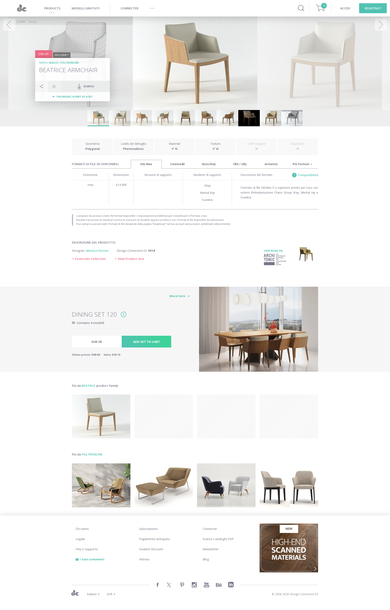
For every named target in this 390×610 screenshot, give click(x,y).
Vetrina (144, 559)
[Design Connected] (21, 8)
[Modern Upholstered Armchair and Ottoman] (163, 485)
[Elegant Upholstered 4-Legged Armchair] (289, 485)
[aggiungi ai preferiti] (54, 86)
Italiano (92, 594)
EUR (109, 594)
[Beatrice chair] (101, 416)
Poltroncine (70, 62)
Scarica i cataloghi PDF (218, 539)
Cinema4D (177, 164)
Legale (80, 539)
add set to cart (146, 342)
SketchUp (209, 164)
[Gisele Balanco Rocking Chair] (101, 485)
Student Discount (151, 549)
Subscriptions (148, 529)
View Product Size (131, 259)
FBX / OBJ (239, 164)
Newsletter (211, 549)
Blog (206, 559)
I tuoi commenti (92, 559)
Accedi (345, 8)
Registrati (373, 8)
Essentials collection (90, 259)
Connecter (210, 529)
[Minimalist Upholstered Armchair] (226, 485)
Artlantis (271, 164)
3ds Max (146, 164)
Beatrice (89, 385)
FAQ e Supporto (87, 549)
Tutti (43, 62)
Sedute (53, 62)
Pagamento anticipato (154, 539)
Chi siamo (82, 529)
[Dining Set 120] (258, 331)
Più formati (301, 164)
